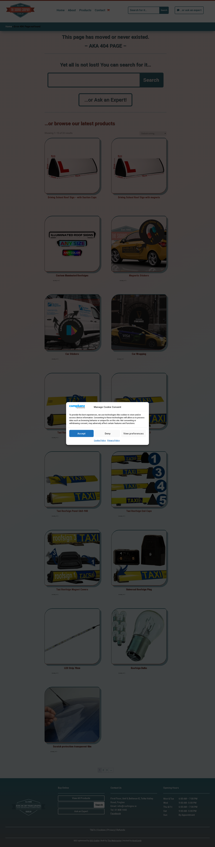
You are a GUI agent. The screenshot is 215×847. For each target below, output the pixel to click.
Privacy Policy (113, 440)
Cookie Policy (100, 440)
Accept (81, 433)
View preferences (133, 433)
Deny (107, 433)
